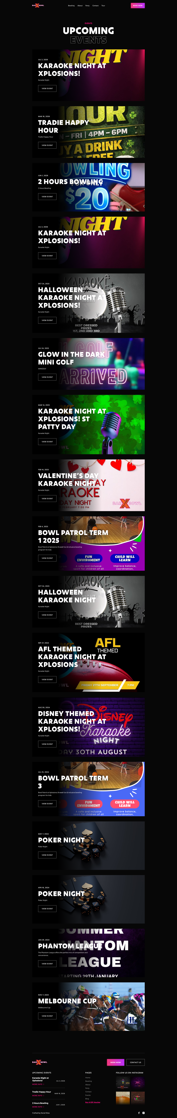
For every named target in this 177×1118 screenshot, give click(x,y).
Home (87, 1077)
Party (87, 5)
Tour (103, 5)
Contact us (135, 1062)
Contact (95, 5)
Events (88, 1095)
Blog (87, 1099)
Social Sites (45, 1113)
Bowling (71, 5)
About (80, 5)
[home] (38, 5)
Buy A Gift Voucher (92, 1102)
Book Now (138, 5)
